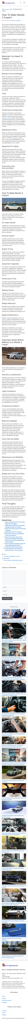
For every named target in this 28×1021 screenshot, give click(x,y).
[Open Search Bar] (20, 2)
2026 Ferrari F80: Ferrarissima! (13, 547)
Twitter (3, 1012)
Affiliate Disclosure (6, 1000)
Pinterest (4, 1014)
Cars (7, 9)
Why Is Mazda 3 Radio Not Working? (13, 560)
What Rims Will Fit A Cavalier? (13, 532)
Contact (4, 998)
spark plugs (15, 137)
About (3, 996)
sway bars (21, 272)
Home (3, 9)
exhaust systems (6, 118)
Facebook (4, 1010)
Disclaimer (4, 1002)
